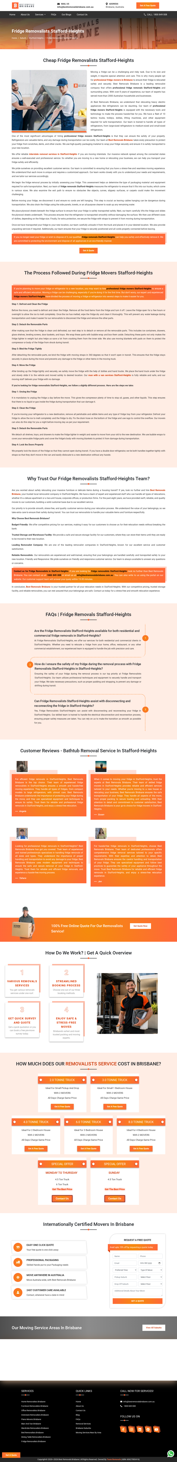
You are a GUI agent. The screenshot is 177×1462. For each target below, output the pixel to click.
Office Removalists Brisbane (33, 1410)
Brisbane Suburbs (83, 1428)
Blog (78, 1415)
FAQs (53, 14)
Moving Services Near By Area (88, 1432)
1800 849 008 (54, 575)
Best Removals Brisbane (120, 140)
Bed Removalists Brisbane (32, 1432)
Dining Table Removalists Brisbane (36, 1437)
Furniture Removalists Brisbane (34, 1406)
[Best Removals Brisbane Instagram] (131, 1429)
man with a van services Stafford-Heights (109, 375)
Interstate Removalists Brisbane (35, 1415)
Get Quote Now (140, 926)
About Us (25, 14)
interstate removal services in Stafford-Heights (53, 154)
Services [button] (39, 14)
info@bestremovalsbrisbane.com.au (75, 7)
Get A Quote (88, 250)
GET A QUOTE (137, 1301)
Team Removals (114, 1459)
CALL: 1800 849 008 (157, 14)
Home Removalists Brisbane (33, 1402)
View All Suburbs (154, 1327)
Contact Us (82, 14)
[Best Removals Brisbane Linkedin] (139, 1429)
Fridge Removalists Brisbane (33, 1441)
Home (12, 14)
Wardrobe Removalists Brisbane (35, 1428)
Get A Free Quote (148, 5)
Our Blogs (66, 14)
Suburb (23, 38)
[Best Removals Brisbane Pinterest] (148, 1429)
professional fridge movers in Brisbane (113, 80)
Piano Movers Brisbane (31, 1419)
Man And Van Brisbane (31, 1424)
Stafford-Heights (36, 38)
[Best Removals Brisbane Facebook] (123, 1429)
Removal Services (83, 1424)
